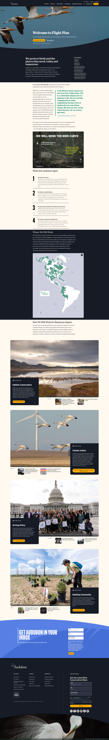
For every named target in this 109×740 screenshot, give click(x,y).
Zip (69, 633)
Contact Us (31, 683)
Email (70, 629)
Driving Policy (78, 70)
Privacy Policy (73, 641)
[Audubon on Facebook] (74, 711)
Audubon (14, 3)
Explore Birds (60, 3)
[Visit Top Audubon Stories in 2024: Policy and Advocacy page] (65, 541)
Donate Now (47, 681)
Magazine (92, 1)
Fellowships (31, 679)
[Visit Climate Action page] (54, 438)
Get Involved (67, 3)
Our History (16, 679)
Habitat (77, 63)
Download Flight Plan (39, 40)
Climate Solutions (79, 67)
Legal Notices (29, 701)
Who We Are (16, 677)
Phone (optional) (72, 637)
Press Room (31, 681)
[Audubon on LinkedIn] (81, 711)
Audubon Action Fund (19, 689)
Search (84, 4)
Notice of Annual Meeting (19, 685)
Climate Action (79, 450)
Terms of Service (80, 641)
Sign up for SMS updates (34, 685)
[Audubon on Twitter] (78, 711)
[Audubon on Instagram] (71, 711)
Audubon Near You (49, 677)
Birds (76, 60)
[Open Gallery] (82, 255)
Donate (96, 3)
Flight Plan (17, 380)
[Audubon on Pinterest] (87, 711)
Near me (90, 4)
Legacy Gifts (47, 683)
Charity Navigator (16, 694)
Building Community (80, 74)
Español (96, 1)
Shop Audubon (86, 1)
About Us (53, 3)
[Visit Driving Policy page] (54, 508)
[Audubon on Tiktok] (84, 711)
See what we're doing (19, 401)
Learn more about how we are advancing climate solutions (84, 470)
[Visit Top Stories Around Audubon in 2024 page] (88, 402)
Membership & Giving (77, 3)
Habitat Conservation (22, 385)
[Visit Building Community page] (54, 577)
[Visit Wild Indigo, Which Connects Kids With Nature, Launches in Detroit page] (28, 610)
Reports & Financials (18, 687)
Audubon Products (49, 679)
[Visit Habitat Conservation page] (54, 368)
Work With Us (32, 677)
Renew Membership (49, 685)
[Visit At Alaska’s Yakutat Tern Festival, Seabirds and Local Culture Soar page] (50, 610)
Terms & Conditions (75, 650)
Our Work (46, 3)
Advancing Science (79, 77)
